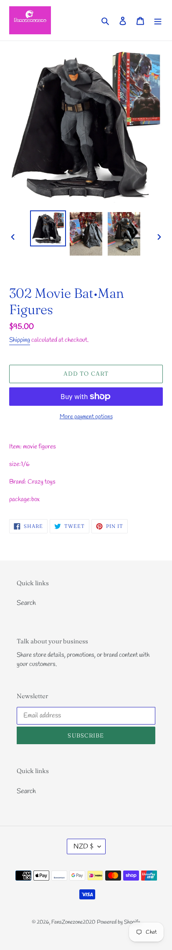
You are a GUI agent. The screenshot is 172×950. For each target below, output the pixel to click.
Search (26, 603)
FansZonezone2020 (73, 922)
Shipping (19, 340)
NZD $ (83, 846)
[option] (48, 228)
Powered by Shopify (118, 922)
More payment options (86, 417)
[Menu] (158, 20)
